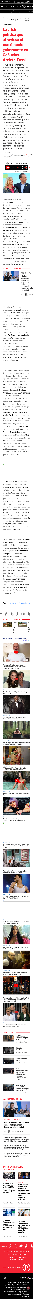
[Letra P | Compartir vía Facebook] (17, 614)
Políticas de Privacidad (25, 1295)
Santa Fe (15, 1254)
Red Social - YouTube (26, 1246)
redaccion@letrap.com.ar (21, 1293)
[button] (16, 471)
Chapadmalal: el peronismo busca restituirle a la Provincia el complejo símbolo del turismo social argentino (16, 1139)
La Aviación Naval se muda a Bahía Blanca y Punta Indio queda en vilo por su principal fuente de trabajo (17, 1147)
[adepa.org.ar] (23, 1278)
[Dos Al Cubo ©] (9, 1278)
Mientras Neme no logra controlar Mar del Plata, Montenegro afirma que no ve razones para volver (17, 1154)
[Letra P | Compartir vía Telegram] (23, 614)
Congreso (20, 1260)
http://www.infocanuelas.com (19, 603)
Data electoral (15, 11)
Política (7, 1251)
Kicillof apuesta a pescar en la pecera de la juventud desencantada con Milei (16, 1124)
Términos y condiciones (14, 1294)
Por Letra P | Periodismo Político (7, 155)
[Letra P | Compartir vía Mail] (28, 614)
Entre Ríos (22, 1254)
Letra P (6, 19)
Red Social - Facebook (15, 1246)
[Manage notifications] (28, 1287)
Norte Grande (20, 1257)
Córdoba (11, 1257)
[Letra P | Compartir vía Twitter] (11, 614)
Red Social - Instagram (21, 1246)
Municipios (14, 19)
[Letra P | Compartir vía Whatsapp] (6, 614)
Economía (15, 1251)
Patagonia (12, 1260)
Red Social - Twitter (10, 1246)
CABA (8, 1254)
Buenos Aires (24, 1251)
